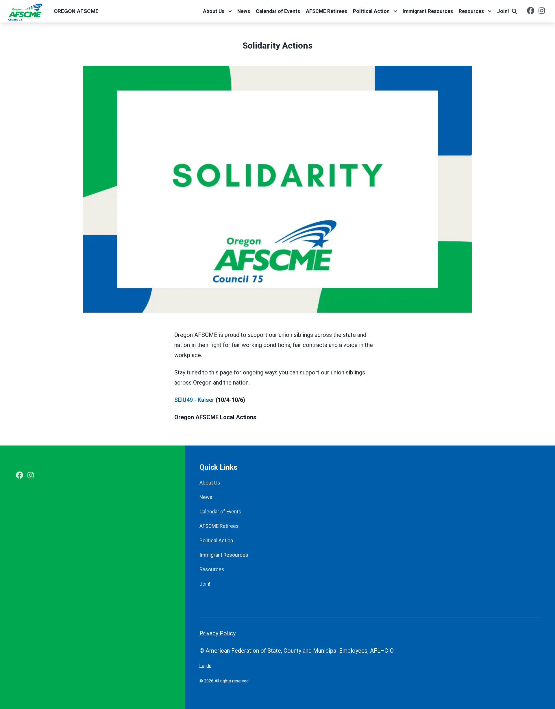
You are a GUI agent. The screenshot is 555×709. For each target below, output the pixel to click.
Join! (503, 11)
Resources (471, 11)
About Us (213, 11)
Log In (205, 665)
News (243, 11)
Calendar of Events (278, 11)
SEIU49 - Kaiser (194, 399)
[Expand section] (230, 11)
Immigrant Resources (428, 11)
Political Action (371, 11)
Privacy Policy (217, 633)
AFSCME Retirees (326, 11)
